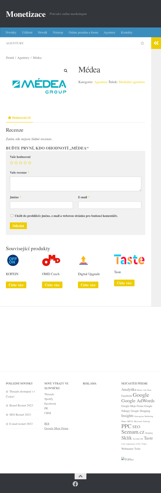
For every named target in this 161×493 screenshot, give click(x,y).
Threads (49, 394)
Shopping (149, 432)
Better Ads (141, 390)
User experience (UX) (131, 443)
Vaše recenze (19, 172)
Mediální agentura (132, 81)
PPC (126, 426)
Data (149, 390)
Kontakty (127, 32)
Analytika (128, 389)
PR (46, 408)
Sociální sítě (138, 438)
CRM (47, 413)
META (130, 421)
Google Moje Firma (56, 428)
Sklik (126, 437)
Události (27, 32)
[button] (65, 70)
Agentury (109, 32)
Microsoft (138, 421)
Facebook (50, 403)
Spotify (48, 399)
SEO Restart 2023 (20, 414)
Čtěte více (16, 284)
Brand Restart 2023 (21, 405)
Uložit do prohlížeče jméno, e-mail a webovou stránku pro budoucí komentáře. (66, 215)
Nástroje (58, 32)
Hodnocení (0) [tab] (21, 117)
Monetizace (26, 14)
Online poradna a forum (83, 32)
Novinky (11, 32)
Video (143, 443)
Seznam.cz (132, 431)
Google (141, 394)
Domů (10, 57)
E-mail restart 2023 (21, 424)
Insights (127, 415)
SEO (136, 426)
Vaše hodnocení (20, 156)
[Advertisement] (80, 335)
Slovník (42, 32)
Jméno (15, 197)
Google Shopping (140, 411)
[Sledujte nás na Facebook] (75, 484)
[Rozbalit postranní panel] (156, 43)
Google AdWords (138, 400)
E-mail (84, 197)
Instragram (139, 416)
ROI (46, 423)
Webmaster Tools (130, 448)
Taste (148, 438)
